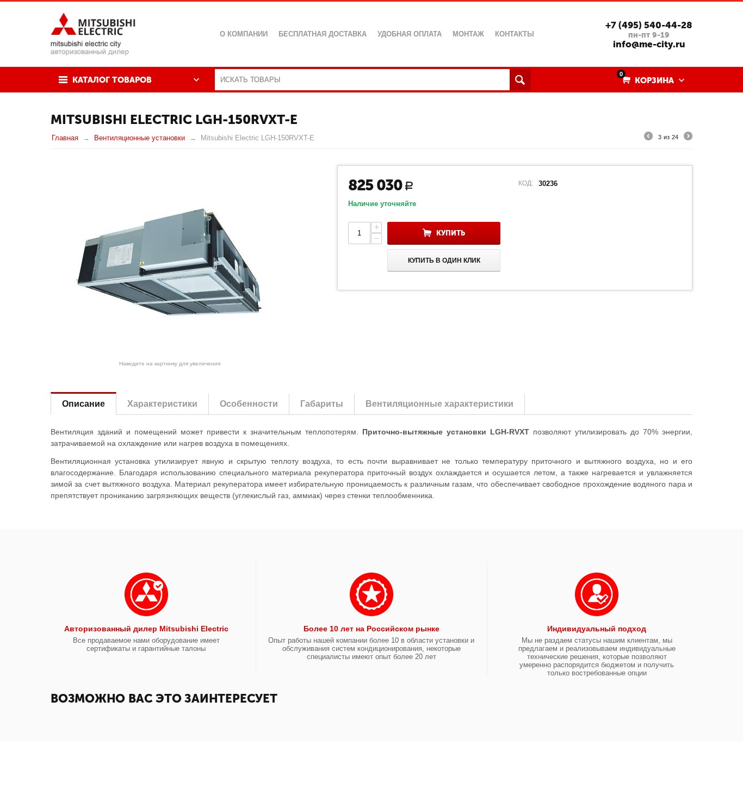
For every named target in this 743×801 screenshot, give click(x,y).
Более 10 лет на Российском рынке (371, 628)
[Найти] (520, 79)
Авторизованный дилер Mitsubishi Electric (146, 628)
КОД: (525, 183)
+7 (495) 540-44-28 (648, 25)
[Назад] (648, 138)
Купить (450, 233)
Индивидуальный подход (596, 628)
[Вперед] (688, 138)
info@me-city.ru (649, 44)
